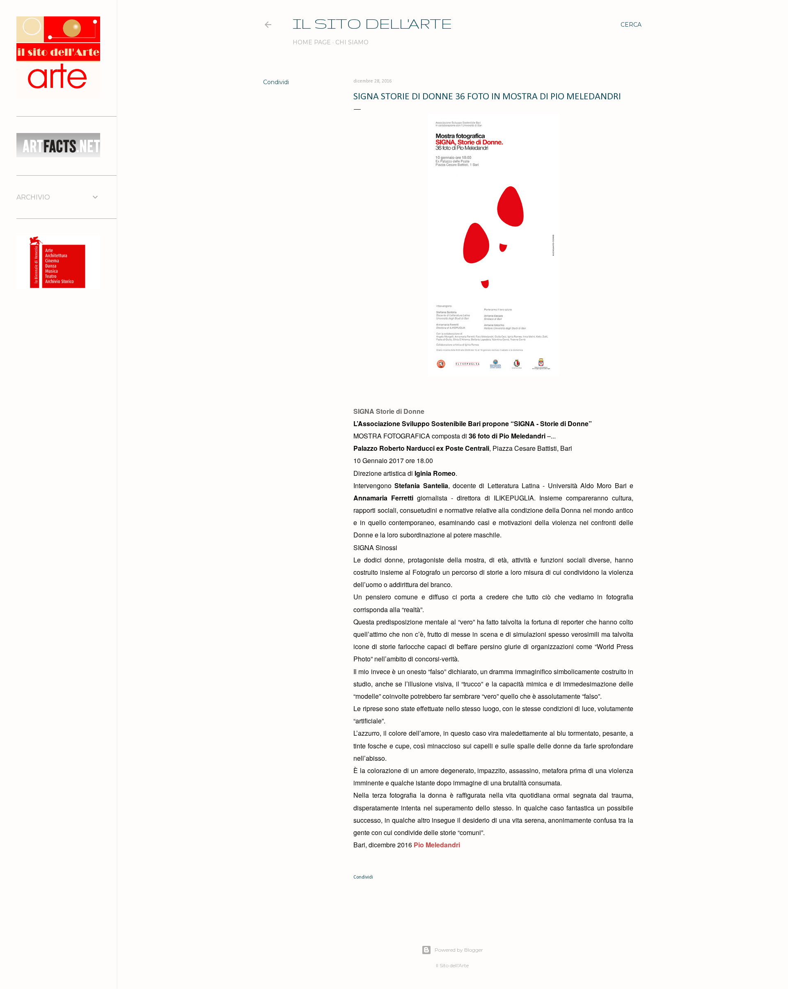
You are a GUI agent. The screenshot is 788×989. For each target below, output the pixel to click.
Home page (312, 42)
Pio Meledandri (437, 844)
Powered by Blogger (459, 950)
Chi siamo (352, 42)
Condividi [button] (276, 82)
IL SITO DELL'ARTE (372, 23)
